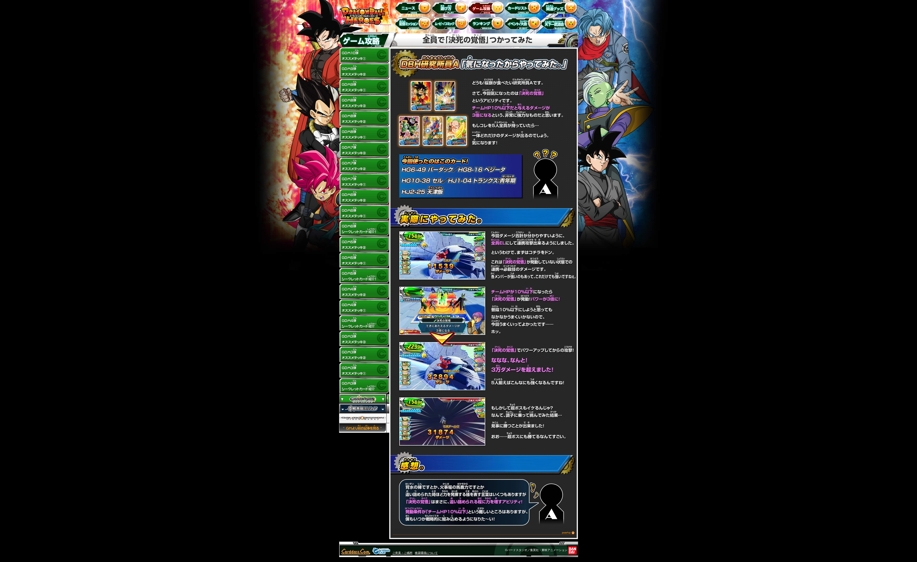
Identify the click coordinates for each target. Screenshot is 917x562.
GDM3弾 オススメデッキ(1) (364, 370)
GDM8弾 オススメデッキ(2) (364, 118)
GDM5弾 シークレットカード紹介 (364, 276)
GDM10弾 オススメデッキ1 (364, 55)
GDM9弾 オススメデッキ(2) (364, 71)
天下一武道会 (560, 23)
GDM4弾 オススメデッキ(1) (364, 307)
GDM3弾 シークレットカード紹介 (364, 386)
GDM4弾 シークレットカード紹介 (364, 323)
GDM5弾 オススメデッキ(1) (364, 260)
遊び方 (450, 7)
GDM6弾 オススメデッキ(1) (364, 213)
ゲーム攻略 (487, 7)
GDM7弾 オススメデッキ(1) (364, 181)
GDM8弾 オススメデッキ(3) (364, 102)
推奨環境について (426, 553)
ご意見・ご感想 (402, 553)
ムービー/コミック (450, 23)
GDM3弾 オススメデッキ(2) (364, 354)
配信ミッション (414, 23)
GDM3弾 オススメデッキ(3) (364, 339)
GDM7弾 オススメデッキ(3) (364, 150)
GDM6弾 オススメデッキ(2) (364, 197)
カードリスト (523, 7)
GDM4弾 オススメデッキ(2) (364, 291)
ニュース (414, 7)
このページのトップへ (483, 533)
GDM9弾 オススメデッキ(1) (364, 87)
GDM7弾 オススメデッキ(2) (364, 165)
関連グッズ (560, 7)
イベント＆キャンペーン (523, 23)
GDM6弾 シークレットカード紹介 (364, 228)
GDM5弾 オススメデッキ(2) (364, 244)
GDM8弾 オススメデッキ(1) (364, 134)
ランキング (487, 23)
